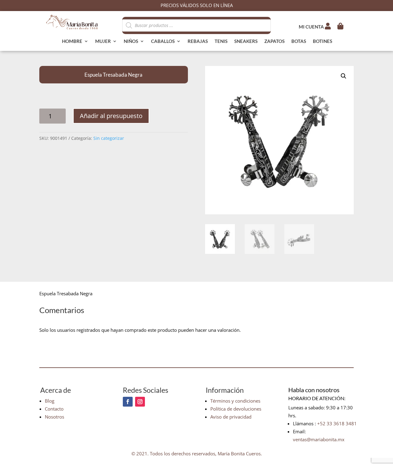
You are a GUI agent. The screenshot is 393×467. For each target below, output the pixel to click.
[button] (343, 76)
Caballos (163, 41)
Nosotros (54, 417)
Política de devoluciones (235, 409)
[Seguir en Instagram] (140, 402)
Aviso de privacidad (230, 417)
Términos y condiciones (235, 401)
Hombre (72, 41)
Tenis (221, 41)
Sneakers (246, 41)
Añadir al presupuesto (111, 116)
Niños (131, 41)
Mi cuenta (312, 26)
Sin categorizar (108, 138)
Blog (49, 401)
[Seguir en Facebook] (128, 402)
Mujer (103, 41)
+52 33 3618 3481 (337, 423)
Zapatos (274, 41)
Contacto (54, 409)
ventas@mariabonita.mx (318, 439)
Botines (322, 41)
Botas (298, 41)
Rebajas (198, 41)
